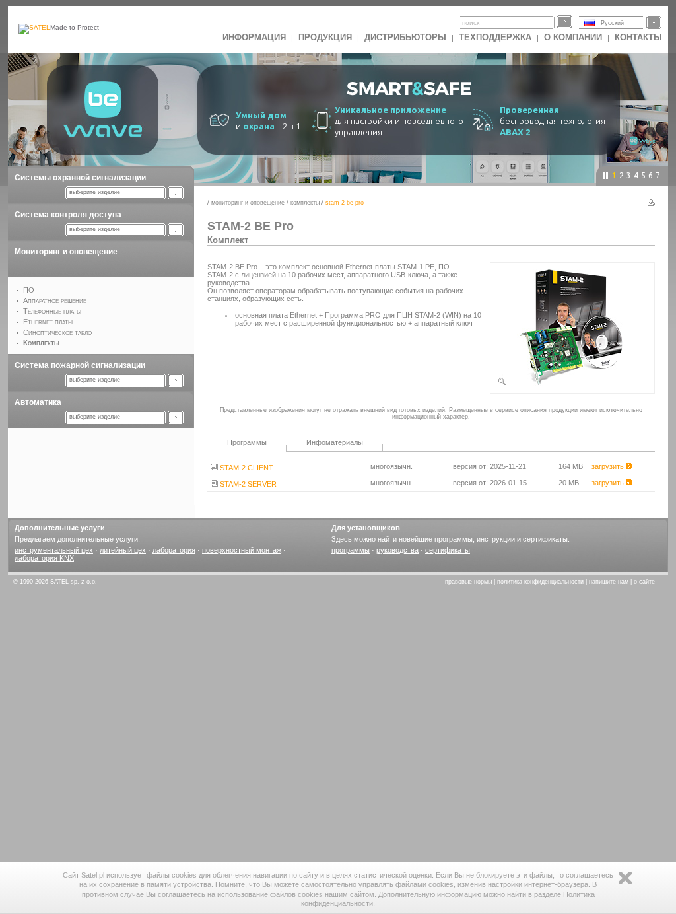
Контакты (638, 37)
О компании (573, 37)
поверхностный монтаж (241, 550)
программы (350, 550)
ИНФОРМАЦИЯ (254, 37)
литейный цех (123, 550)
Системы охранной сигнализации (80, 177)
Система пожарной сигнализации (80, 365)
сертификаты (447, 550)
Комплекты (305, 202)
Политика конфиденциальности (540, 582)
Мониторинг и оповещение (66, 251)
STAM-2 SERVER (247, 484)
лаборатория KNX (44, 558)
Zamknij (625, 878)
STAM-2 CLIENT (245, 468)
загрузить (609, 466)
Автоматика (38, 402)
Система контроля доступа (68, 214)
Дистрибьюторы (405, 37)
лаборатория (173, 550)
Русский (612, 23)
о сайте (644, 582)
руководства (397, 550)
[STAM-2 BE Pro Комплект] (572, 384)
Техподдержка (495, 37)
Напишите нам (608, 582)
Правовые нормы (468, 582)
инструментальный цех (54, 550)
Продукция (325, 37)
